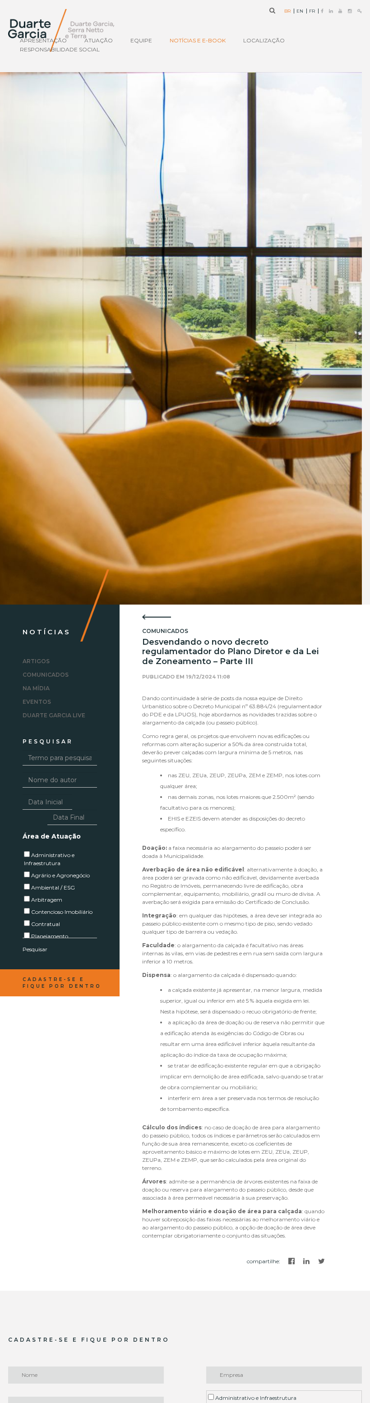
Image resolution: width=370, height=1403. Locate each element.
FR (312, 11)
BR (287, 11)
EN (299, 11)
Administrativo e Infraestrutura (255, 1397)
